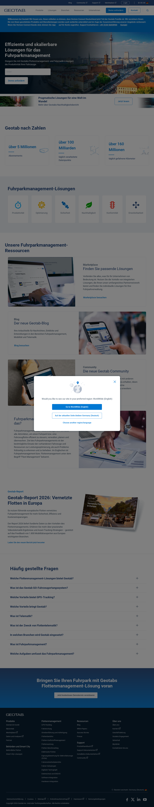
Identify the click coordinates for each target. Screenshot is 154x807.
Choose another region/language (77, 423)
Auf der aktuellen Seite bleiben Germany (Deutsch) (77, 415)
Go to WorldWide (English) (77, 407)
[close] (114, 381)
